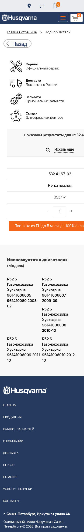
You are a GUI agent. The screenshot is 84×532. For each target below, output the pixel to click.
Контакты (42, 6)
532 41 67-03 (60, 174)
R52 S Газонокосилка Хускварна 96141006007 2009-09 (55, 289)
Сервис (9, 465)
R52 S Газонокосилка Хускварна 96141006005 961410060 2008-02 (22, 292)
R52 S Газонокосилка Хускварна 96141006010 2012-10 (59, 349)
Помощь (10, 477)
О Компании (13, 441)
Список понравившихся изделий (54, 6)
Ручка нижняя (60, 185)
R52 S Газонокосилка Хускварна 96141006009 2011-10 (24, 349)
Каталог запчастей (18, 429)
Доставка (29, 6)
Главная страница (22, 32)
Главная (9, 405)
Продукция (12, 417)
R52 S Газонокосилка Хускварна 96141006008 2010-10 (55, 319)
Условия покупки (17, 489)
